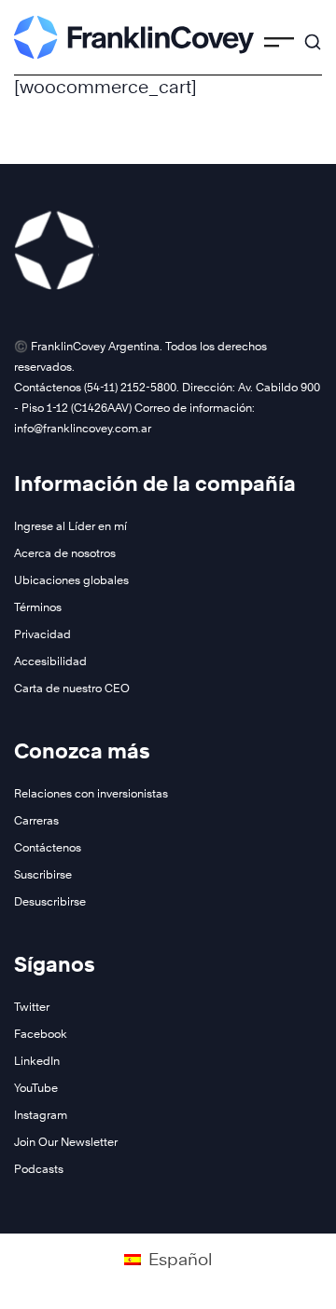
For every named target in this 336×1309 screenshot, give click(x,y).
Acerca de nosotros (65, 553)
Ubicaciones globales (71, 580)
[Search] (312, 33)
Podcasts (38, 1169)
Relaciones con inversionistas (91, 793)
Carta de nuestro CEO (72, 688)
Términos (38, 607)
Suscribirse (43, 874)
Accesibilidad (50, 661)
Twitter (31, 1007)
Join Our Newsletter (66, 1142)
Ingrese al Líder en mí (70, 526)
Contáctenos (47, 847)
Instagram (40, 1115)
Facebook (40, 1034)
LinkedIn (37, 1061)
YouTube (36, 1088)
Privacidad (42, 634)
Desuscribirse (50, 901)
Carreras (36, 820)
